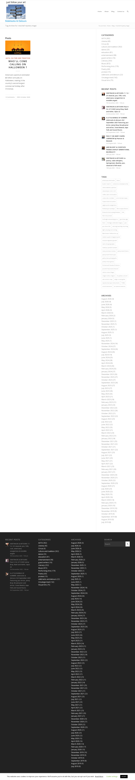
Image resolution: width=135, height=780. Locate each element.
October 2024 (106, 346)
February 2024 (107, 369)
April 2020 (105, 497)
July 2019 (105, 522)
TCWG (123, 283)
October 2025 (106, 327)
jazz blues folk (106, 226)
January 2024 (106, 371)
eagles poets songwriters (109, 205)
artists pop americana (108, 180)
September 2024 (107, 349)
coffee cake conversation (109, 194)
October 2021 (106, 447)
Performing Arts (107, 66)
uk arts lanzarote (107, 286)
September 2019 (107, 517)
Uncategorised (107, 77)
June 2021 (105, 458)
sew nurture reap (107, 279)
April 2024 (105, 363)
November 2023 (107, 377)
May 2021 (105, 461)
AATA (8, 58)
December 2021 (107, 441)
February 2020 (107, 503)
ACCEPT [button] (124, 776)
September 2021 (107, 450)
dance (103, 49)
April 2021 (105, 464)
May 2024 (105, 360)
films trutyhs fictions (122, 208)
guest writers (106, 58)
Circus (103, 44)
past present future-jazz (109, 254)
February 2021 (107, 469)
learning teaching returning (120, 226)
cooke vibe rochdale (108, 198)
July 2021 (105, 455)
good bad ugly (124, 219)
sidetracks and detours (110, 75)
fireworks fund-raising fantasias (111, 212)
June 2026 (105, 304)
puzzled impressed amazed (110, 268)
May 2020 (105, 494)
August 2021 (106, 452)
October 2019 (106, 514)
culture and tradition (20, 58)
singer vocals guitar (119, 279)
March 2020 (106, 500)
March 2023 (106, 399)
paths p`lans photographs (109, 258)
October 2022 (106, 413)
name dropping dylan (108, 244)
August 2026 (106, 299)
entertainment (107, 55)
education (105, 52)
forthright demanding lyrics (110, 219)
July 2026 (105, 301)
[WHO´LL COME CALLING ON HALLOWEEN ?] (17, 48)
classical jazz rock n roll (109, 191)
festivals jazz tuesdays (108, 208)
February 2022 (107, 436)
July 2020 (105, 489)
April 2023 (105, 396)
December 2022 (107, 408)
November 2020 (107, 477)
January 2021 (106, 472)
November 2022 (107, 410)
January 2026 (106, 318)
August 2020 (106, 486)
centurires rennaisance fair (120, 184)
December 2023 (107, 374)
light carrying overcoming (109, 230)
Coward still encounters (109, 201)
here (103, 223)
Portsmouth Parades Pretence (111, 265)
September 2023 (107, 382)
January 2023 (106, 405)
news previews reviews (109, 251)
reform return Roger (108, 272)
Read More (99, 776)
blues (118, 180)
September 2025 (107, 329)
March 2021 (106, 466)
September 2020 (107, 483)
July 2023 (105, 388)
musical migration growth (109, 240)
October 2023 (106, 380)
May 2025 (105, 341)
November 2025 (107, 324)
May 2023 (105, 394)
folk (123, 212)
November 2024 (107, 343)
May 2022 (105, 427)
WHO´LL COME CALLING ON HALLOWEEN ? (17, 64)
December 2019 (107, 508)
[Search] (128, 11)
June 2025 (105, 338)
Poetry (104, 69)
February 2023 (107, 402)
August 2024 (106, 352)
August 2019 (106, 519)
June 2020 (105, 491)
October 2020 (106, 480)
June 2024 (105, 357)
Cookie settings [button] (112, 776)
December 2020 (107, 475)
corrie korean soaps (121, 198)
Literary (104, 61)
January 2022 (106, 438)
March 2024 (106, 366)
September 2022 (107, 416)
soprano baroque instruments (110, 283)
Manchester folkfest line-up (110, 233)
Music (103, 63)
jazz (126, 223)
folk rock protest (107, 215)
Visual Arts (105, 80)
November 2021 (107, 444)
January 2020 (106, 505)
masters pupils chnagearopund (111, 237)
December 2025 (107, 321)
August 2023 (106, 385)
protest (104, 72)
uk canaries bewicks (119, 286)
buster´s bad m (106, 184)
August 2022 (106, 419)
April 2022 (105, 430)
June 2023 (105, 391)
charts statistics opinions (109, 187)
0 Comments (10, 97)
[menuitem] (99, 11)
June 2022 (105, 424)
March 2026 (106, 313)
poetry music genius (108, 261)
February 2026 (107, 315)
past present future (123, 251)
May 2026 (105, 307)
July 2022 (105, 422)
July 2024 (105, 355)
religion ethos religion (108, 276)
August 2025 (106, 332)
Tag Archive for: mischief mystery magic (21, 26)
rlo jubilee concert (122, 276)
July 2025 (105, 335)
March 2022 (106, 433)
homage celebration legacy (115, 223)
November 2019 (107, 511)
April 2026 (105, 310)
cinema (104, 41)
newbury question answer (109, 247)
